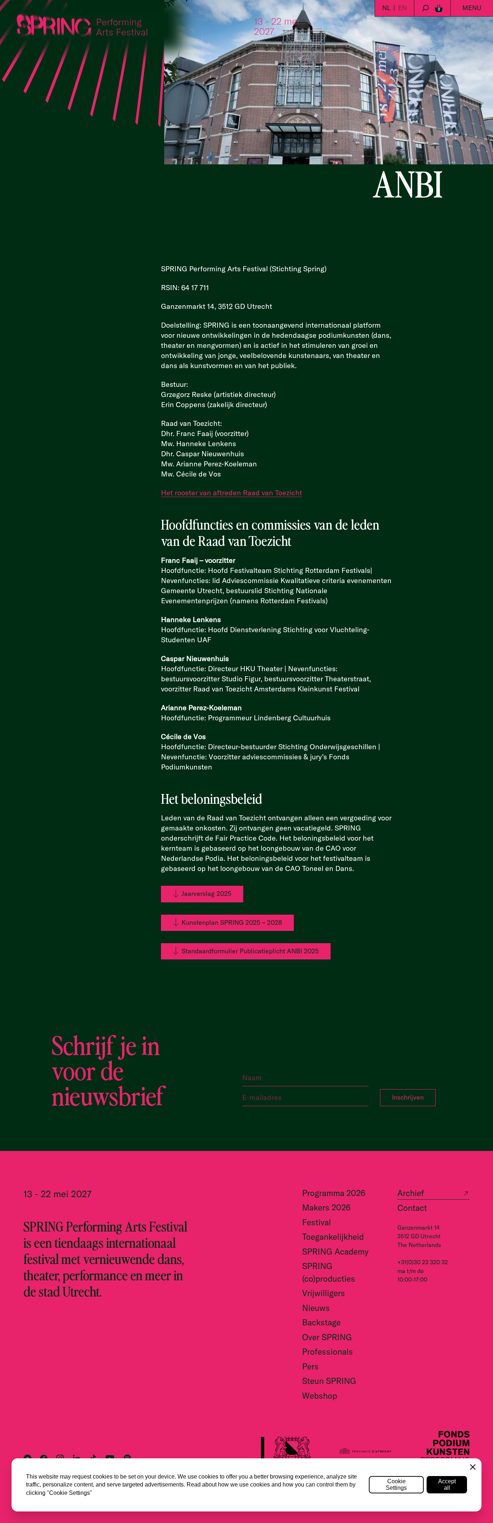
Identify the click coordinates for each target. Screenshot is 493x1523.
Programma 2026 (333, 1193)
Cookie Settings (396, 1484)
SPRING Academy (335, 1251)
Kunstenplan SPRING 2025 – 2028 (232, 922)
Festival (316, 1222)
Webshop (319, 1395)
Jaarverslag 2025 (206, 893)
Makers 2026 (326, 1207)
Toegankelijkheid (333, 1236)
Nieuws (316, 1308)
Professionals (327, 1351)
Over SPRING (327, 1337)
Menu (471, 8)
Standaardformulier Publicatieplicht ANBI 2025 (250, 951)
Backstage (321, 1322)
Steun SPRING (329, 1381)
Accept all (447, 1484)
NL (386, 8)
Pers (310, 1366)
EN (402, 8)
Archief (410, 1193)
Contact (412, 1208)
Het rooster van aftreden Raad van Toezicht (231, 492)
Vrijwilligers (323, 1293)
